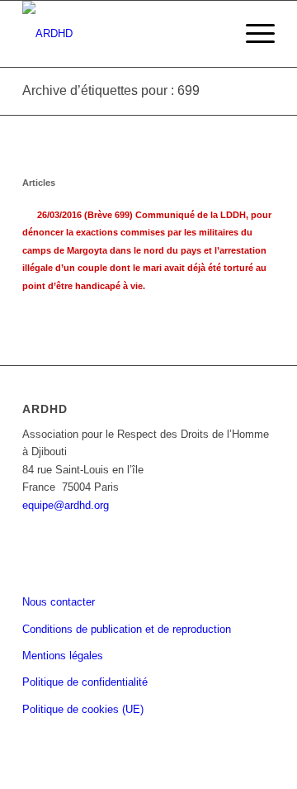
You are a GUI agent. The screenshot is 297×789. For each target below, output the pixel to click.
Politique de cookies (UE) (83, 709)
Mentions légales (62, 655)
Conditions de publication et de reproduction (126, 629)
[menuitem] (252, 34)
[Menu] (252, 34)
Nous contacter (58, 602)
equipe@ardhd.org (65, 505)
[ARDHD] (123, 34)
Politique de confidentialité (85, 682)
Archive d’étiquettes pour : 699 (111, 90)
